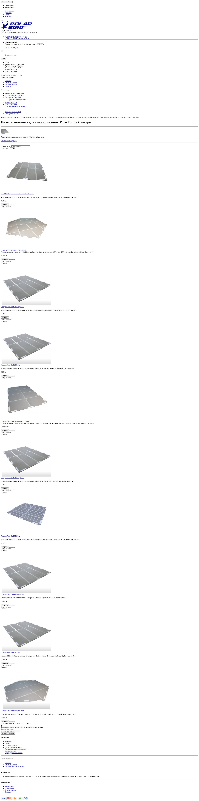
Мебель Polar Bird (11, 103)
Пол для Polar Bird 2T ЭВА (10, 365)
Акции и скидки (11, 84)
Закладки (8, 792)
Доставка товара (11, 745)
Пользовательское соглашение (15, 749)
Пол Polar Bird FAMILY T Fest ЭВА (13, 250)
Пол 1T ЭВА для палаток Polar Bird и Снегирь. (17, 194)
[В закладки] (12, 259)
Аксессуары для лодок (17, 106)
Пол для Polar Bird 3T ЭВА (10, 536)
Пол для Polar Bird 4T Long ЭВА (12, 594)
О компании (9, 11)
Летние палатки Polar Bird (14, 95)
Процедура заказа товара (13, 753)
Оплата (7, 15)
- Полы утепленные (82, 117)
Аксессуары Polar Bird (13, 97)
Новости (8, 81)
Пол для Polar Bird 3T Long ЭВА (12, 478)
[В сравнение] (14, 259)
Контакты (8, 16)
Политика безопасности (13, 747)
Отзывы (8, 86)
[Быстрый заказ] (10, 259)
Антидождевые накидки (17, 99)
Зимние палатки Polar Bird (14, 93)
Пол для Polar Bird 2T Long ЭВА (12, 307)
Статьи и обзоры (11, 83)
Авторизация (9, 7)
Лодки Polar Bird (11, 104)
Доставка (8, 13)
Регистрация (9, 5)
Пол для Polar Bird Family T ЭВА (12, 710)
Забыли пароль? (10, 790)
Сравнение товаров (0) (9, 141)
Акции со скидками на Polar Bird (114, 117)
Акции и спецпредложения (14, 766)
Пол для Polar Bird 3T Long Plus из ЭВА (15, 421)
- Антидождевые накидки (64, 117)
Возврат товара (10, 751)
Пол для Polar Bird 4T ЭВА (10, 652)
